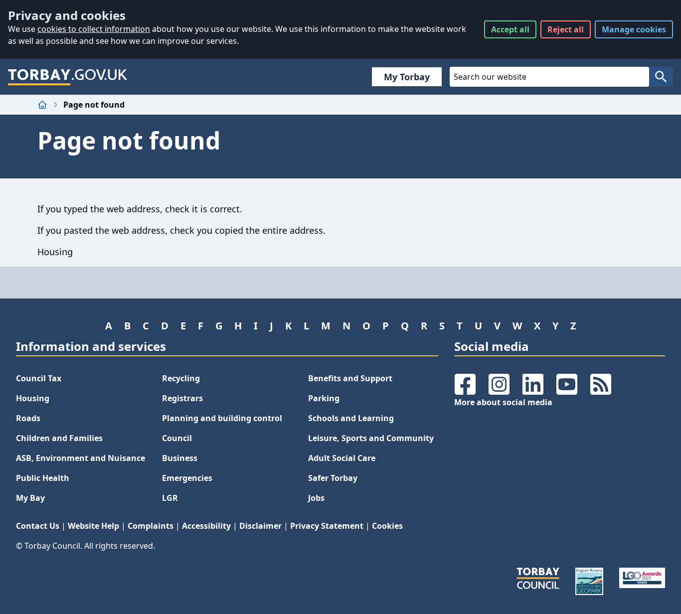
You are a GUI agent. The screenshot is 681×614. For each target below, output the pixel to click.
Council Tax (38, 378)
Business (179, 458)
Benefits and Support (350, 378)
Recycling (181, 378)
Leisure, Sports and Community (371, 438)
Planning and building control (222, 418)
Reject (565, 29)
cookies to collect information (93, 28)
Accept (510, 29)
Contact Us (37, 525)
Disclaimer (260, 525)
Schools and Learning (351, 418)
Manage (634, 29)
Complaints (150, 525)
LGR (170, 497)
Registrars (182, 398)
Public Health (42, 477)
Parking (324, 398)
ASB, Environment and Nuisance (80, 458)
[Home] (42, 105)
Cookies (387, 525)
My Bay (30, 497)
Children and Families (59, 438)
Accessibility (206, 525)
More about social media (503, 402)
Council (177, 438)
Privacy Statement (326, 525)
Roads (28, 418)
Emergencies (187, 477)
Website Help (93, 525)
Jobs (316, 497)
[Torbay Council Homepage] (68, 77)
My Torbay (407, 77)
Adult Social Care (341, 458)
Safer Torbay (332, 477)
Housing (32, 398)
